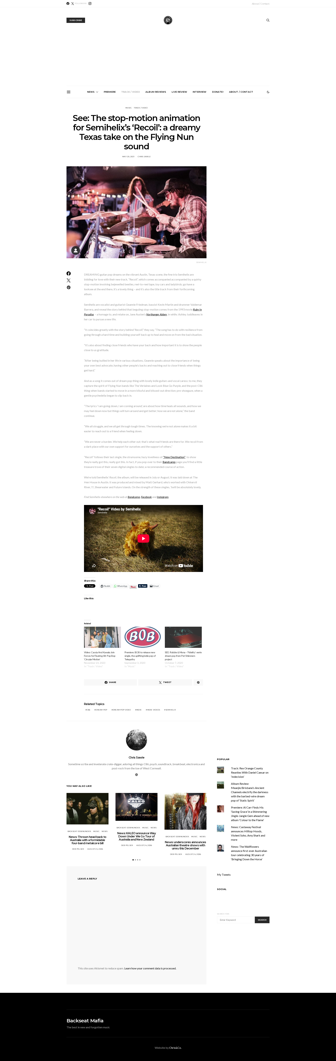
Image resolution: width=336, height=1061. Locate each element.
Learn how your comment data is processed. (150, 968)
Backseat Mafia (84, 1020)
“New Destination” (174, 457)
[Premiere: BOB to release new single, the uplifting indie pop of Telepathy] (142, 637)
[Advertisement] (168, 59)
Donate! (217, 91)
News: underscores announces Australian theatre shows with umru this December (169, 138)
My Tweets (224, 874)
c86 (88, 710)
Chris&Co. (175, 1047)
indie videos (153, 710)
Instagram (163, 497)
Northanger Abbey (156, 314)
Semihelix (171, 710)
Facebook (146, 497)
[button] (268, 92)
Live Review (179, 91)
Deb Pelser (78, 849)
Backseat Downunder (79, 831)
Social (221, 889)
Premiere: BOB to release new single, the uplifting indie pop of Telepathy (140, 656)
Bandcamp (169, 462)
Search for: (223, 914)
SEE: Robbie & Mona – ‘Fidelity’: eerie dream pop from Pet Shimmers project (183, 656)
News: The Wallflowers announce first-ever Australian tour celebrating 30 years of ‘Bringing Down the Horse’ (208, 139)
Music (128, 108)
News (91, 91)
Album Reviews (155, 91)
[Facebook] (67, 3)
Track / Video (130, 91)
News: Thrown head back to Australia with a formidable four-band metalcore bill (90, 138)
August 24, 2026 (95, 849)
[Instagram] (90, 3)
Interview (199, 91)
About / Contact (261, 3)
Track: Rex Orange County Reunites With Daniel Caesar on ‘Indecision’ (249, 772)
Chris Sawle (144, 156)
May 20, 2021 (128, 156)
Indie (139, 710)
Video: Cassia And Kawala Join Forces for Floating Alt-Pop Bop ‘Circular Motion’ (99, 656)
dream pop (101, 710)
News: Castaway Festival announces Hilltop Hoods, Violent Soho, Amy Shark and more (248, 138)
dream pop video (122, 710)
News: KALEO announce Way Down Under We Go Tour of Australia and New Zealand (130, 138)
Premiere (110, 91)
